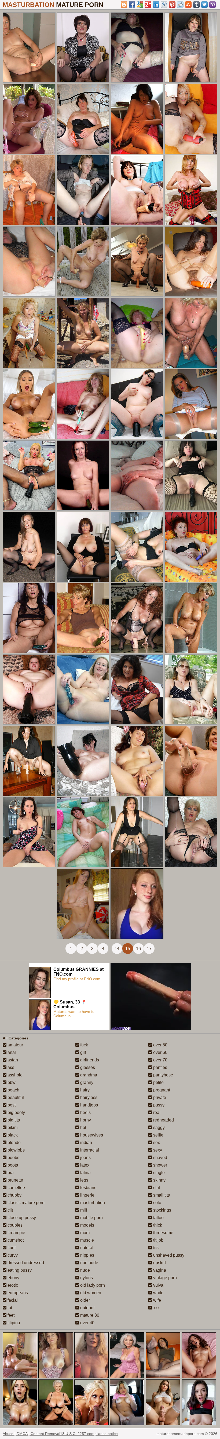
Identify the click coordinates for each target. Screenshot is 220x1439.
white (157, 1292)
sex (156, 1142)
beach (12, 1090)
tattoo (158, 1217)
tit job (157, 1240)
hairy (84, 1090)
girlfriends (89, 1060)
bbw (11, 1082)
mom (84, 1232)
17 (149, 948)
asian (12, 1060)
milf (83, 1210)
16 (138, 948)
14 (117, 948)
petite (158, 1082)
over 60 (159, 1052)
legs (83, 1180)
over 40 (86, 1322)
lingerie (86, 1195)
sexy (157, 1150)
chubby (13, 1195)
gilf (82, 1052)
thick (157, 1225)
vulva (157, 1285)
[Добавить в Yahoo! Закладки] (212, 4)
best (11, 1105)
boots (12, 1165)
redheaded (163, 1120)
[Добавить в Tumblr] (196, 4)
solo (156, 1202)
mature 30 (89, 1315)
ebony (12, 1277)
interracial (89, 1150)
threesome (162, 1232)
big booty (15, 1112)
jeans (85, 1157)
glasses (87, 1067)
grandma (88, 1075)
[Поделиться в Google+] (148, 4)
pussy (158, 1105)
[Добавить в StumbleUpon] (188, 4)
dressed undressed (25, 1262)
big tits (13, 1120)
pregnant (161, 1090)
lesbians (87, 1187)
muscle (86, 1240)
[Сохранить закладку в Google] (140, 4)
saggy (158, 1127)
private (159, 1097)
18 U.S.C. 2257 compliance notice (89, 1433)
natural (86, 1247)
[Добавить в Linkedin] (156, 4)
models (86, 1225)
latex (84, 1165)
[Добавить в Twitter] (204, 4)
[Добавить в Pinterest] (172, 4)
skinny (159, 1180)
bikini (12, 1127)
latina (85, 1172)
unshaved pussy (168, 1255)
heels (85, 1112)
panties (159, 1067)
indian (85, 1142)
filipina (13, 1322)
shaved (159, 1157)
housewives (91, 1135)
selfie (157, 1135)
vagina (159, 1270)
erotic (12, 1285)
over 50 (159, 1045)
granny (86, 1082)
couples (14, 1225)
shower (159, 1165)
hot (82, 1127)
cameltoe (15, 1187)
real (156, 1112)
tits (155, 1247)
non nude (88, 1262)
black (12, 1135)
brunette (14, 1180)
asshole (14, 1075)
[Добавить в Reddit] (180, 4)
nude (84, 1270)
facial (12, 1300)
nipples (86, 1255)
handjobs (88, 1105)
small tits (161, 1195)
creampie (15, 1232)
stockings (161, 1210)
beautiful (15, 1097)
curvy (12, 1255)
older (84, 1300)
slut (156, 1187)
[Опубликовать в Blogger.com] (124, 4)
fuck (83, 1045)
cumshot (15, 1240)
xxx (156, 1307)
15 (127, 948)
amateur (14, 1045)
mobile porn (91, 1217)
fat (9, 1307)
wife (156, 1300)
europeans (17, 1292)
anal (11, 1052)
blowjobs (15, 1150)
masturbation (92, 1202)
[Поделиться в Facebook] (132, 4)
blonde (13, 1142)
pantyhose (162, 1075)
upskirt (159, 1262)
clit (9, 1210)
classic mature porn (25, 1202)
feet (10, 1315)
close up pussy (21, 1217)
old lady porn (92, 1285)
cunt (11, 1247)
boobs (12, 1157)
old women (90, 1292)
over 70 (159, 1060)
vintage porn (164, 1277)
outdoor (87, 1307)
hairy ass (88, 1097)
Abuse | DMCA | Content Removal (31, 1433)
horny (85, 1120)
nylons (86, 1277)
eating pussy (19, 1270)
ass (10, 1067)
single (158, 1172)
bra (10, 1172)
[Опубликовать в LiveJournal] (164, 4)
